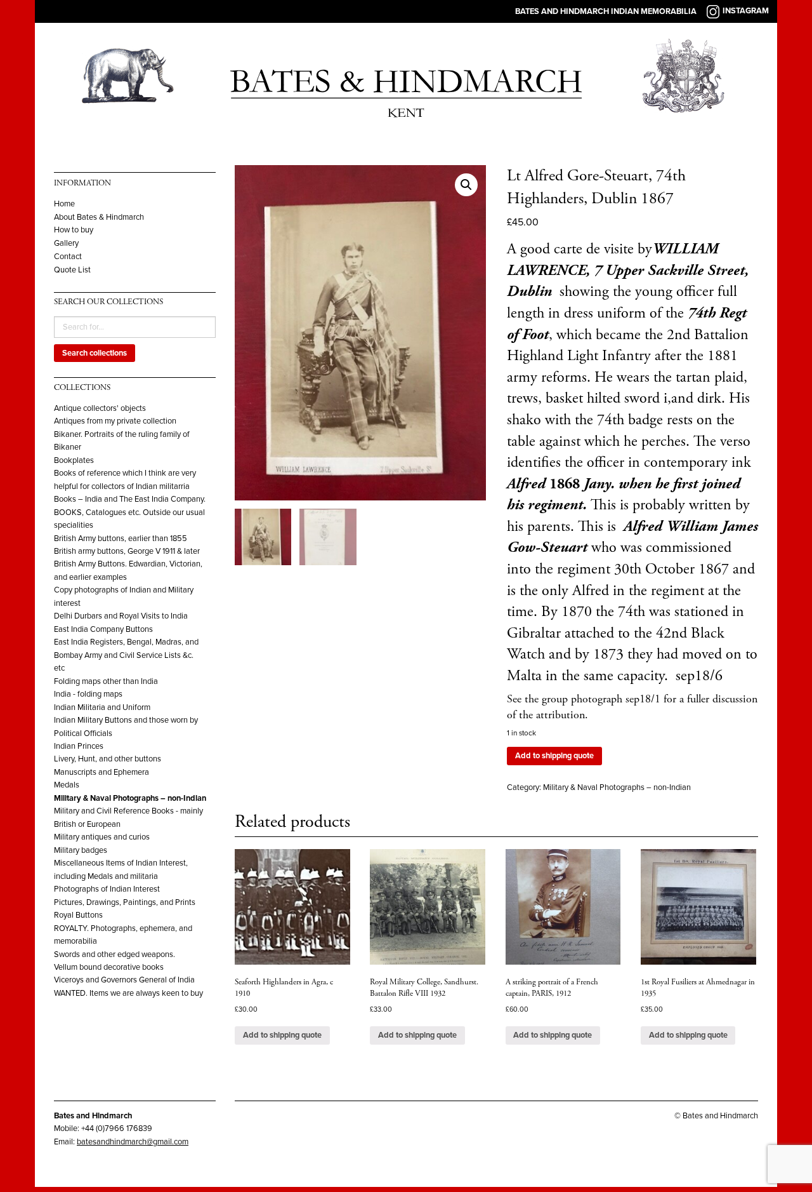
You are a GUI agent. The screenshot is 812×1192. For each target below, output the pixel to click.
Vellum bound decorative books (109, 967)
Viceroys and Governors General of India (124, 980)
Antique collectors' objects (100, 408)
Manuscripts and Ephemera (101, 772)
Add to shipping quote (554, 756)
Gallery (66, 243)
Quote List (72, 270)
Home (64, 204)
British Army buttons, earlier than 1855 (120, 538)
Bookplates (74, 460)
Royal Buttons (78, 915)
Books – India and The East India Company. (130, 499)
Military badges (80, 850)
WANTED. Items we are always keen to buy (128, 993)
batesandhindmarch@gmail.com (132, 1142)
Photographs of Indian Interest (107, 889)
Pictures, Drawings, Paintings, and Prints (124, 902)
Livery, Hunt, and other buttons (107, 759)
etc (59, 668)
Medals (66, 785)
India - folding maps (88, 694)
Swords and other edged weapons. (114, 954)
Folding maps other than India (106, 681)
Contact (68, 257)
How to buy (73, 230)
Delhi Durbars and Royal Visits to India (121, 616)
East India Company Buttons (103, 629)
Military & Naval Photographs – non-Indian (130, 798)
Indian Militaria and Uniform (102, 707)
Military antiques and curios (102, 837)
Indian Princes (78, 746)
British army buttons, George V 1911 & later (127, 551)
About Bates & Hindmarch (99, 217)
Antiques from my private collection (115, 421)
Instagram (746, 11)
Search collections (94, 353)
